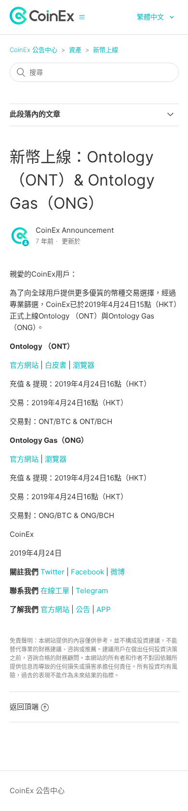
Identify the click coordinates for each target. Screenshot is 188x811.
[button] (82, 17)
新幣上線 (105, 49)
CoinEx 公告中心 (33, 49)
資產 (75, 49)
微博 (117, 571)
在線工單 (54, 590)
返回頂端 (24, 706)
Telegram (92, 590)
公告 (83, 609)
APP (103, 609)
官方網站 (24, 365)
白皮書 (56, 365)
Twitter (52, 571)
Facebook (87, 571)
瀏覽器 (83, 365)
